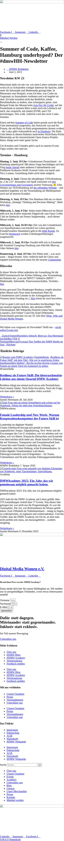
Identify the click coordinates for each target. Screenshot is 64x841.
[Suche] (40, 765)
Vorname (5, 600)
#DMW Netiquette (16, 741)
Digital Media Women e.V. (22, 569)
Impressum (12, 730)
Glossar (10, 788)
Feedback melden (16, 663)
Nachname (6, 603)
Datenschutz (13, 732)
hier (8, 205)
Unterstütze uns (15, 702)
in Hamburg (44, 131)
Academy (12, 779)
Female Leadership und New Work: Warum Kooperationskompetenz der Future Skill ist (29, 416)
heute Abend (12, 167)
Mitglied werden (15, 800)
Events (10, 776)
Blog (9, 785)
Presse (10, 696)
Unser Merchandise (17, 791)
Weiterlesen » (7, 396)
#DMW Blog (13, 654)
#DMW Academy (16, 657)
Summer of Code (24, 122)
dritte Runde (48, 231)
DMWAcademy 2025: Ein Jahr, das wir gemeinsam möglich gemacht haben (26, 482)
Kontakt (11, 797)
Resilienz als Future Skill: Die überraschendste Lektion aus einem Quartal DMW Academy (31, 377)
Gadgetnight (54, 259)
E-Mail (4, 607)
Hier (33, 298)
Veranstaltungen (15, 699)
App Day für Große (43, 105)
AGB (9, 735)
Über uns (11, 652)
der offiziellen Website (45, 187)
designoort (14, 233)
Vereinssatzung (14, 660)
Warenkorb (12, 738)
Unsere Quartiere (15, 694)
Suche (3, 764)
